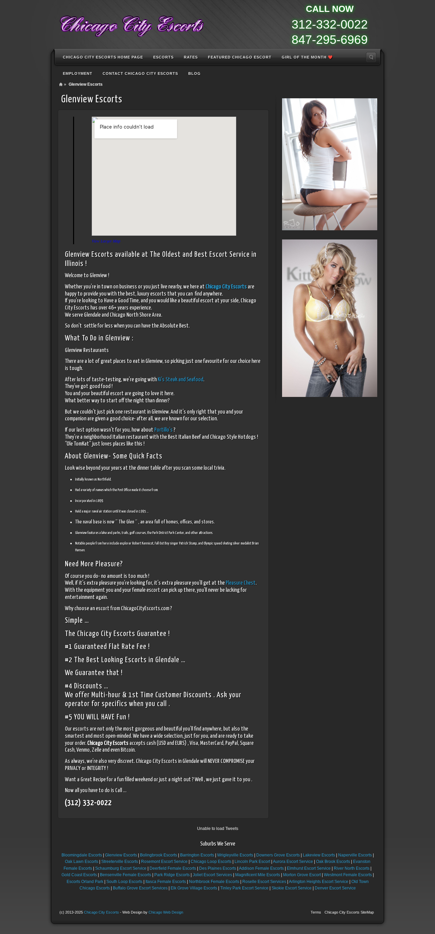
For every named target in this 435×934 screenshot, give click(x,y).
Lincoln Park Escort (252, 861)
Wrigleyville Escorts (235, 855)
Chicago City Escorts (101, 912)
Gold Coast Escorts (79, 874)
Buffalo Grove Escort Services (140, 888)
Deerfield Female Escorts (173, 868)
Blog (194, 73)
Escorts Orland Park (85, 881)
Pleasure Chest (241, 583)
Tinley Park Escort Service (244, 888)
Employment (77, 73)
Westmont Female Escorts (348, 874)
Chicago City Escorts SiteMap (349, 912)
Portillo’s (163, 430)
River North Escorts (351, 868)
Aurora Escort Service (293, 861)
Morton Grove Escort (302, 874)
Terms (316, 912)
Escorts (163, 57)
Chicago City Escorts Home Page (103, 57)
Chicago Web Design (166, 912)
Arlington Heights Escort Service (318, 881)
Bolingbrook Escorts (158, 855)
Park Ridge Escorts (172, 874)
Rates (191, 57)
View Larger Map (106, 241)
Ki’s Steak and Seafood (180, 380)
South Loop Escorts (124, 881)
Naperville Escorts (355, 855)
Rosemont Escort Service (164, 861)
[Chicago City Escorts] (131, 24)
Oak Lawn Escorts (81, 861)
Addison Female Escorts (261, 868)
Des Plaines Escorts (217, 868)
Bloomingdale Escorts (82, 855)
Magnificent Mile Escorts (257, 874)
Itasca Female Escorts (165, 881)
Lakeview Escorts (319, 855)
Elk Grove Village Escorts (194, 888)
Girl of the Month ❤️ (307, 57)
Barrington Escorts (197, 855)
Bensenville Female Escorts (125, 874)
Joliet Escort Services (212, 874)
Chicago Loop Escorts (211, 861)
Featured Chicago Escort (240, 57)
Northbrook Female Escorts (214, 881)
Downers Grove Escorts (278, 855)
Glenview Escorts (121, 855)
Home (61, 84)
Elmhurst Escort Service (309, 868)
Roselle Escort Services (264, 881)
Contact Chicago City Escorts (140, 73)
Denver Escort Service (335, 888)
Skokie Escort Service (292, 888)
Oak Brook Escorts (333, 861)
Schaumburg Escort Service (120, 868)
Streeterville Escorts (119, 861)
